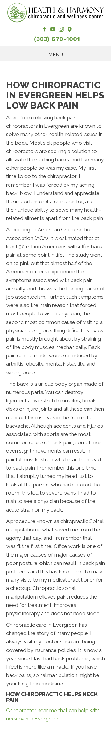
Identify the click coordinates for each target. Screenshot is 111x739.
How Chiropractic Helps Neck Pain (52, 697)
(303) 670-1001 (57, 39)
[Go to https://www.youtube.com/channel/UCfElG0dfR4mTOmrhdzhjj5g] (53, 30)
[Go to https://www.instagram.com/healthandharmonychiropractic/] (61, 30)
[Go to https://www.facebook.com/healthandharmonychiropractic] (44, 30)
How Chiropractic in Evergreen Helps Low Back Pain (55, 95)
